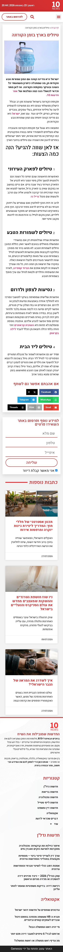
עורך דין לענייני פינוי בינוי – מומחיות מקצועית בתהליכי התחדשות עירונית (39, 857)
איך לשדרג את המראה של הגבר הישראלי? (33, 682)
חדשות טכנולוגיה (48, 797)
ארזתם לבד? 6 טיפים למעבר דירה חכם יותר (35, 934)
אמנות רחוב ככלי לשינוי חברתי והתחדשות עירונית (36, 867)
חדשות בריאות (50, 792)
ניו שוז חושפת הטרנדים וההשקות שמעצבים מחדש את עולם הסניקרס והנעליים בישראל (32, 603)
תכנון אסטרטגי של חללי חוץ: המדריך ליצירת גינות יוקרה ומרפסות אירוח (33, 525)
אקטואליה (52, 813)
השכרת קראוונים (24, 325)
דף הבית (55, 28)
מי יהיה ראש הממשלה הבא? (44, 927)
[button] (58, 17)
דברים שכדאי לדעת (47, 819)
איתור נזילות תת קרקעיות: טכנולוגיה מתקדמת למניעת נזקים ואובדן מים (39, 847)
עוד (56, 824)
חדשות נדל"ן (51, 787)
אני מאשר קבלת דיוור (38, 470)
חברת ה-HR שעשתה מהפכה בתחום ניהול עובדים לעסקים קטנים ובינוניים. (37, 918)
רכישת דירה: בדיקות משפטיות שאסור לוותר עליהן (35, 887)
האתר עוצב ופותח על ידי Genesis (31, 949)
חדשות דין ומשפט (47, 808)
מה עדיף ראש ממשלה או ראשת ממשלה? (37, 941)
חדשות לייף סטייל (47, 803)
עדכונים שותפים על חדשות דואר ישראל (37, 910)
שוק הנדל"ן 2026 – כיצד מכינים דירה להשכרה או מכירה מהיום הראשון (39, 877)
